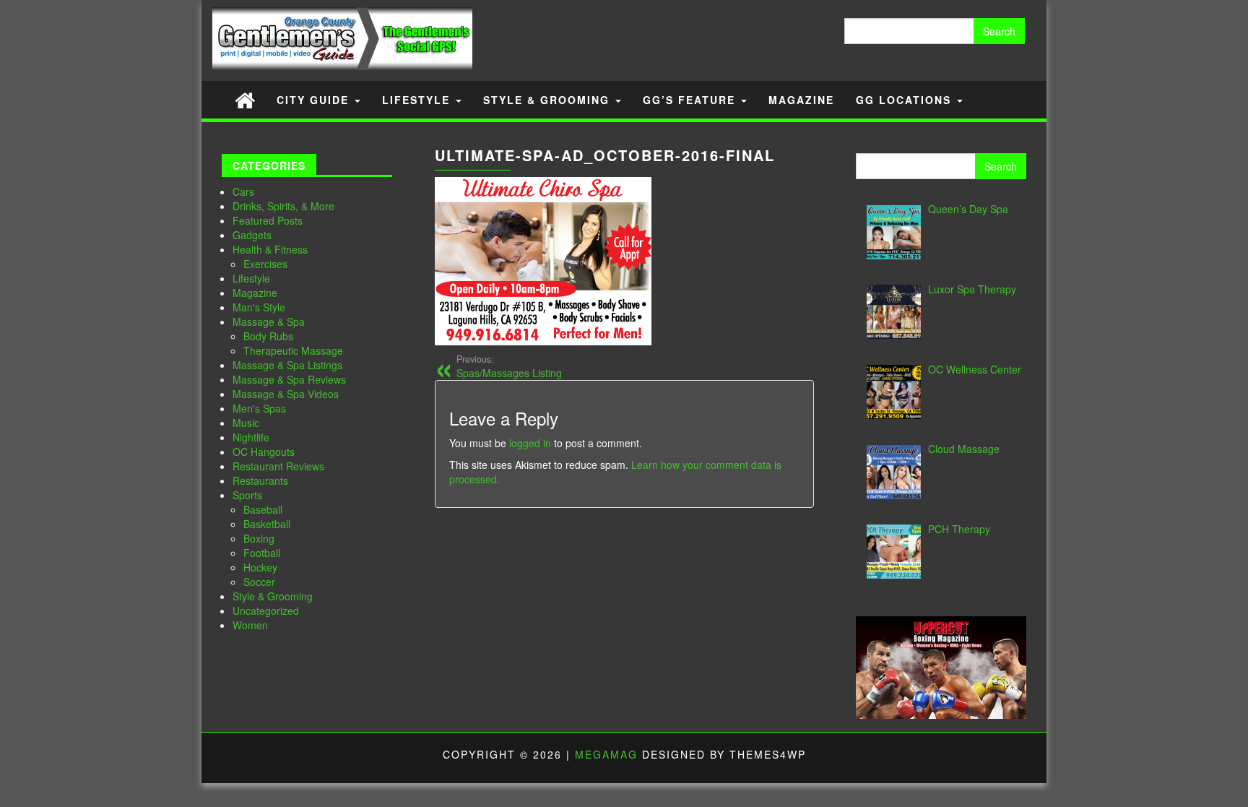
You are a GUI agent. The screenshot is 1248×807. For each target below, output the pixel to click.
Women (250, 625)
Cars (243, 191)
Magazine (801, 99)
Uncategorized (266, 610)
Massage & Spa (269, 321)
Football (261, 552)
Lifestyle (418, 99)
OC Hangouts (264, 451)
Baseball (262, 509)
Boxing (258, 538)
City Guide (315, 99)
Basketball (266, 524)
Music (246, 422)
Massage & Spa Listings (287, 365)
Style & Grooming (548, 99)
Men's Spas (259, 408)
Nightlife (251, 437)
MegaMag (606, 754)
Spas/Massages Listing (509, 366)
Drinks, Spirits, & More (283, 206)
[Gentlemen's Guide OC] (245, 99)
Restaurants (260, 480)
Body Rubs (268, 336)
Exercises (265, 263)
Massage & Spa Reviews (289, 379)
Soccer (259, 581)
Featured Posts (268, 220)
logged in (530, 443)
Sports (247, 495)
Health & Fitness (270, 249)
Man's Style (259, 307)
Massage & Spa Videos (286, 394)
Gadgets (252, 235)
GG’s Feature (691, 99)
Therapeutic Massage (293, 350)
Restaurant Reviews (278, 466)
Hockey (260, 567)
